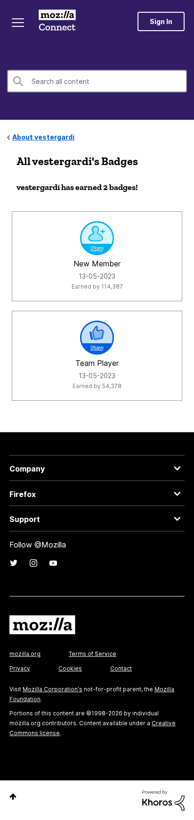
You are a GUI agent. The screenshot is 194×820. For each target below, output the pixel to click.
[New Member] (97, 238)
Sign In (161, 21)
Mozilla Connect (57, 21)
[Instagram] (33, 563)
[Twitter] (13, 563)
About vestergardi (43, 137)
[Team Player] (97, 338)
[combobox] (97, 81)
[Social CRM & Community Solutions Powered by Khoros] (163, 799)
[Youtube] (53, 563)
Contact (121, 668)
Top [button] (13, 796)
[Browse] (17, 22)
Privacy (19, 668)
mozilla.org (24, 653)
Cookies (70, 668)
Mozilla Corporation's (52, 689)
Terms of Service (92, 653)
